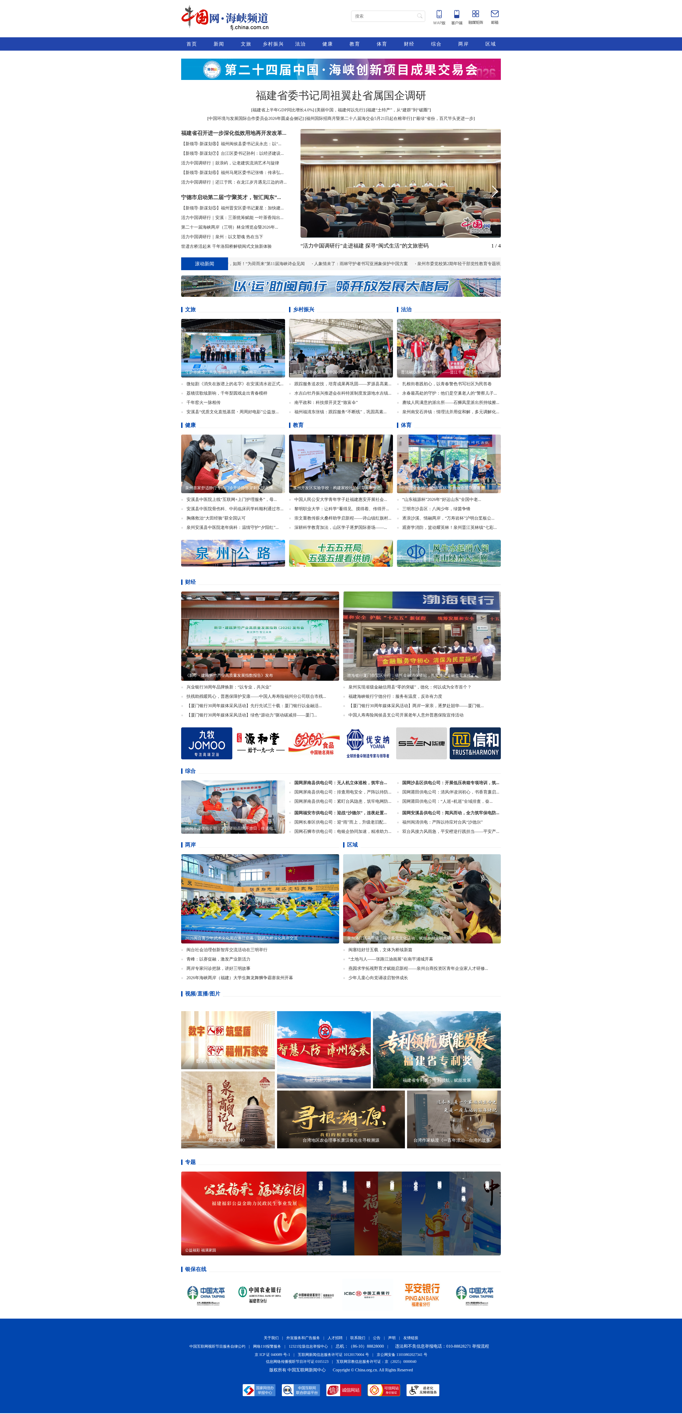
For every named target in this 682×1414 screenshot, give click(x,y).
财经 (409, 44)
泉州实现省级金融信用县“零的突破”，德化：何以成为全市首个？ (410, 688)
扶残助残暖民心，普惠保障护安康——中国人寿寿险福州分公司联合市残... (256, 697)
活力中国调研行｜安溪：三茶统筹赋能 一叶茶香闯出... (232, 217)
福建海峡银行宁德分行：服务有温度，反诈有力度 (395, 697)
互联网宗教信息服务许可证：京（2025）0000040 (376, 1362)
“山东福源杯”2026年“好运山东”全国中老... (441, 499)
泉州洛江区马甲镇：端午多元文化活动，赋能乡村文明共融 (399, 939)
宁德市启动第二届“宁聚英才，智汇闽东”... (231, 197)
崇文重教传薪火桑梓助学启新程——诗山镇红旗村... (342, 518)
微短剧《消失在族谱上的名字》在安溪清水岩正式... (234, 384)
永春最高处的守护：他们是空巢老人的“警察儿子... (449, 393)
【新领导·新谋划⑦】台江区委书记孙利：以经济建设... (232, 153)
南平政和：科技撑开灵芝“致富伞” (326, 402)
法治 (300, 44)
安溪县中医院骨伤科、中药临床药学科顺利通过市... (234, 509)
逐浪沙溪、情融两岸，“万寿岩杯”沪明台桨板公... (448, 518)
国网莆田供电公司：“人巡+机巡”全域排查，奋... (447, 802)
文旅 (246, 44)
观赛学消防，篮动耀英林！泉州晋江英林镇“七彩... (449, 527)
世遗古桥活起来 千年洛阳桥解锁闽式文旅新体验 (226, 246)
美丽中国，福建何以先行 (339, 110)
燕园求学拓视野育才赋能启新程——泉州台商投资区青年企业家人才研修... (418, 969)
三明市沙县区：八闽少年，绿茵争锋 (436, 509)
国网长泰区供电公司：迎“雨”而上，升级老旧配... (340, 823)
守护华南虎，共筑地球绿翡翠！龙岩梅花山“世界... (229, 372)
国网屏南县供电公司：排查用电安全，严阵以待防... (342, 793)
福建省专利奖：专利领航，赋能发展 (437, 1081)
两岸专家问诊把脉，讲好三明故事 (218, 969)
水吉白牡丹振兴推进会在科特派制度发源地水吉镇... (342, 393)
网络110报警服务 (267, 1347)
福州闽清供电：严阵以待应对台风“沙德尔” (442, 823)
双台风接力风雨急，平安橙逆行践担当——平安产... (450, 832)
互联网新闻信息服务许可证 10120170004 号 (333, 1356)
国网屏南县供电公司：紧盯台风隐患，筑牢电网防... (342, 802)
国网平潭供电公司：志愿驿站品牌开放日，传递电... (230, 829)
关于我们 (271, 1339)
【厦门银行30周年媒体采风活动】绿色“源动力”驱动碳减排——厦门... (251, 716)
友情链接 (410, 1339)
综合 (436, 44)
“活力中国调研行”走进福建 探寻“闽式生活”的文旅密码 (365, 246)
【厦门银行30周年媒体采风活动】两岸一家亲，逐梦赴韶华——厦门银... (416, 706)
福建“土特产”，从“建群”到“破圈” (398, 110)
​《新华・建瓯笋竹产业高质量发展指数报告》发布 (229, 676)
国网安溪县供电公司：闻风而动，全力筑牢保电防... (450, 813)
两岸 (463, 44)
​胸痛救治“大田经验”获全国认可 (216, 518)
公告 (376, 1339)
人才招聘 (335, 1339)
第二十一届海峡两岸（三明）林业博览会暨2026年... (229, 227)
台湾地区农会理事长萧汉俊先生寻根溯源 (341, 1141)
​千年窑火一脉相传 (203, 402)
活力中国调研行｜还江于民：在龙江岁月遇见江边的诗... (234, 182)
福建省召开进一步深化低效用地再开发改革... (233, 133)
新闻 (219, 44)
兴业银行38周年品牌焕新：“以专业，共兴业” (228, 688)
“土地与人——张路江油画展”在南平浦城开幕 (390, 960)
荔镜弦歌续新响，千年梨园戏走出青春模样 (226, 393)
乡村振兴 (273, 44)
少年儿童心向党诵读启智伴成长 (378, 978)
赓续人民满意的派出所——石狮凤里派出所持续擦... (450, 402)
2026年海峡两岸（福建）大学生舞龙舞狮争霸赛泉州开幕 (239, 978)
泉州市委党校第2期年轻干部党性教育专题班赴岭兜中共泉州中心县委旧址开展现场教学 (411, 263)
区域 (490, 44)
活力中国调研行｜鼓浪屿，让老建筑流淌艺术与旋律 (230, 163)
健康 (327, 44)
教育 (355, 44)
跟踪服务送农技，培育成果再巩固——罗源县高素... (342, 384)
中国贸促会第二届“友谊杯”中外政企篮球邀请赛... (444, 488)
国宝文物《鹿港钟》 (228, 1141)
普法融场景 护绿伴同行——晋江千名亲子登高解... (445, 372)
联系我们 (357, 1339)
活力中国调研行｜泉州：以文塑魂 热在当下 (222, 236)
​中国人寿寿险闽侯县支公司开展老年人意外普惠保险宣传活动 (406, 716)
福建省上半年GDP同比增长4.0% (283, 110)
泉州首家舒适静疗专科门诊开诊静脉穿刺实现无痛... (230, 488)
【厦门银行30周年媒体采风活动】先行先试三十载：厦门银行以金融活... (254, 706)
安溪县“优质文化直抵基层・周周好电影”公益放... (232, 412)
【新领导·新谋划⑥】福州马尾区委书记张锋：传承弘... (232, 172)
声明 (392, 1339)
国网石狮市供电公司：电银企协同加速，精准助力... (342, 832)
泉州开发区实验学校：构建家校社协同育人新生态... (338, 488)
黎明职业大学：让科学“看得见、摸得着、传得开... (341, 509)
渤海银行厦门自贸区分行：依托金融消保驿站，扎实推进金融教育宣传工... (412, 676)
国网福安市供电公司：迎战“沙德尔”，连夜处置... (340, 813)
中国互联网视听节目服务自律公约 (217, 1347)
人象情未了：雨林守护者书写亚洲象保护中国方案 (272, 263)
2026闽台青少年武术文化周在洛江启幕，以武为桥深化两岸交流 (241, 939)
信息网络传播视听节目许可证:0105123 (297, 1362)
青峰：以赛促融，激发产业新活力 (218, 960)
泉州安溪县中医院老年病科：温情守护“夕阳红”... (232, 527)
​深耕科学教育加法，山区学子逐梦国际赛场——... (340, 527)
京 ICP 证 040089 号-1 (272, 1356)
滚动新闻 (204, 263)
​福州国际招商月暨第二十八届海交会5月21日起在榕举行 (358, 118)
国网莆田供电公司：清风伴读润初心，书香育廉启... (450, 793)
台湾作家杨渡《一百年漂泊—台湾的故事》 (453, 1141)
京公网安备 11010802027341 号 (402, 1356)
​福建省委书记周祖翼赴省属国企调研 (341, 96)
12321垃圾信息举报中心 (308, 1347)
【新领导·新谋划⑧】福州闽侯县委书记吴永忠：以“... (231, 143)
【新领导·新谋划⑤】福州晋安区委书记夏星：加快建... (232, 208)
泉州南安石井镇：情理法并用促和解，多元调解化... (450, 412)
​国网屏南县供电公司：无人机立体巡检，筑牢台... (340, 783)
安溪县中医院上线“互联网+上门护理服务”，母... (231, 499)
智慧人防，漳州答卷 (324, 1081)
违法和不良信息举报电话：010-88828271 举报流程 (442, 1347)
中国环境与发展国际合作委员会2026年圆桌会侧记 (255, 118)
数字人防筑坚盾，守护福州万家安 (228, 1062)
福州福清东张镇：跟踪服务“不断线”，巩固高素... (340, 412)
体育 (382, 44)
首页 (191, 44)
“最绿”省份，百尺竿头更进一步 (443, 118)
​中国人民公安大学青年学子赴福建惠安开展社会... (340, 499)
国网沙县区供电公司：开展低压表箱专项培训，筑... (450, 783)
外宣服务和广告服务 (303, 1339)
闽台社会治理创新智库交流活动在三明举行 (226, 950)
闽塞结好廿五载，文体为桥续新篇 (380, 950)
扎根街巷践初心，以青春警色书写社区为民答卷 (447, 384)
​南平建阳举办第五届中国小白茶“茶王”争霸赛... (334, 372)
